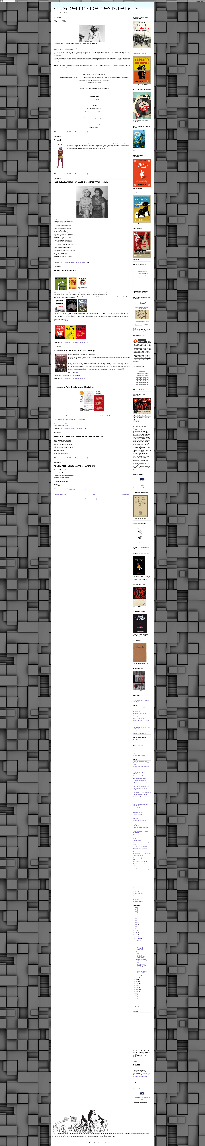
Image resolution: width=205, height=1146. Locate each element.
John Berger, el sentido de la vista (141, 786)
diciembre (138, 936)
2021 (136, 914)
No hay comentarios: (80, 131)
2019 (136, 918)
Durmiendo (57, 140)
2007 (136, 1000)
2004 (136, 1006)
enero (137, 991)
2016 (136, 924)
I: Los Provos (136, 891)
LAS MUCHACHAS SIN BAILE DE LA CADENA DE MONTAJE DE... (141, 947)
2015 (136, 926)
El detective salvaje (137, 770)
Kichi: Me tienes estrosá (138, 718)
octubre (138, 940)
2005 (136, 1004)
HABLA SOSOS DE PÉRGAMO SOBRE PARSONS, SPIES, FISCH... (140, 966)
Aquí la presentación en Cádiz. (60, 423)
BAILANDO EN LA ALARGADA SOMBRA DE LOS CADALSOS (74, 466)
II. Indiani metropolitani (138, 893)
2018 (136, 920)
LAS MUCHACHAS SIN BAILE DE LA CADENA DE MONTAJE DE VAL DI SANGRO (81, 182)
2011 (136, 934)
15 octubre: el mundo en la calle (65, 270)
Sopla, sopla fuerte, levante (139, 716)
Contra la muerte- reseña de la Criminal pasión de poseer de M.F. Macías (141, 763)
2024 (136, 910)
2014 (136, 928)
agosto (137, 977)
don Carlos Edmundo (120, 65)
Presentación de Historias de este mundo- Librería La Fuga (74, 350)
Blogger (116, 1142)
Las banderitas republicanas (139, 733)
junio (137, 981)
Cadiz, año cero (136, 725)
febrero (137, 989)
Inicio (93, 494)
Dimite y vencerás (137, 711)
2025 (136, 908)
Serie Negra (135, 739)
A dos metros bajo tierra (138, 807)
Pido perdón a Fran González (139, 713)
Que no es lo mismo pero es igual (141, 851)
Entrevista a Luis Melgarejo (139, 778)
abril (137, 985)
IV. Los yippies (136, 899)
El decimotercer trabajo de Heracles (141, 698)
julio (137, 979)
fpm (103, 1142)
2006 (136, 1002)
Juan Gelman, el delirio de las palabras (142, 792)
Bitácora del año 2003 (138, 812)
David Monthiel (138, 429)
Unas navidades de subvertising (140, 861)
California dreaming (137, 814)
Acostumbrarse (136, 810)
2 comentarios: (79, 428)
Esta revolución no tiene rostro (140, 780)
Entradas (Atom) (95, 499)
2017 (136, 922)
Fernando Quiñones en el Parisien (141, 720)
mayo (137, 983)
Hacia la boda (136, 834)
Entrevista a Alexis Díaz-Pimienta (141, 775)
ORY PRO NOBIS (60, 21)
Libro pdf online (136, 748)
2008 (136, 998)
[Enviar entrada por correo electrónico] (87, 131)
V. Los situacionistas (138, 901)
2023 (136, 912)
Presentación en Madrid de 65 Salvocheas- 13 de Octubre (74, 386)
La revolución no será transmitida (140, 794)
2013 (136, 930)
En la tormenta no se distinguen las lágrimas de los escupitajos (141, 708)
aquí (101, 67)
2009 (136, 996)
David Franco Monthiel (140, 1071)
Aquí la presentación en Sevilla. (61, 425)
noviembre (138, 938)
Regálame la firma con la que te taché (142, 853)
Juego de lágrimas (137, 840)
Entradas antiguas (125, 494)
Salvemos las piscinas (138, 855)
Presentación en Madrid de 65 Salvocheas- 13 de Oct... (141, 961)
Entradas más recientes (60, 494)
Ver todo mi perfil (137, 469)
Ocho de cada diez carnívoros (140, 846)
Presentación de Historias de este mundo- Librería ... (140, 956)
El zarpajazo (136, 722)
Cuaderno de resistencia (96, 9)
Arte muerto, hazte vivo (138, 741)
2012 (136, 932)
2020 (136, 916)
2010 (136, 994)
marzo (137, 987)
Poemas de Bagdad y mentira (140, 848)
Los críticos (135, 731)
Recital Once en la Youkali (139, 755)
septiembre (138, 975)
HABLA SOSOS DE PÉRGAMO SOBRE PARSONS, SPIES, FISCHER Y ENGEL (79, 436)
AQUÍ (77, 372)
